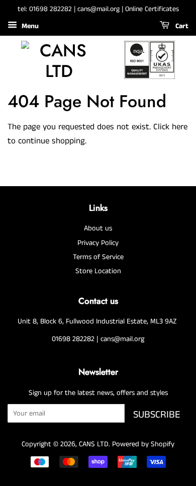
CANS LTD (94, 444)
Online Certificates (152, 9)
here (179, 127)
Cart (180, 26)
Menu (29, 26)
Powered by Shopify (143, 444)
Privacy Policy (98, 243)
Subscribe (156, 415)
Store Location (98, 271)
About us (98, 228)
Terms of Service (98, 257)
